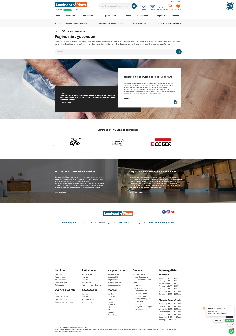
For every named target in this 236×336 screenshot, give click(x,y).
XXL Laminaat (60, 280)
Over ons (138, 288)
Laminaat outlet (61, 299)
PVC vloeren (88, 16)
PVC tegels (86, 282)
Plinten (85, 297)
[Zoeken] (134, 6)
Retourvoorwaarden (145, 329)
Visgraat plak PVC (115, 282)
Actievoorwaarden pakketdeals (71, 331)
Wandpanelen (87, 302)
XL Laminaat (60, 277)
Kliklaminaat (60, 285)
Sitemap (57, 329)
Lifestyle (111, 307)
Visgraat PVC (113, 277)
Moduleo (111, 312)
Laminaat (70, 16)
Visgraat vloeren (109, 16)
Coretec (111, 297)
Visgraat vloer (113, 274)
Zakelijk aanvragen (175, 1)
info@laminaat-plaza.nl (161, 222)
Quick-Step (112, 315)
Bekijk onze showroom (138, 192)
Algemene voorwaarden (131, 329)
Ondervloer (86, 294)
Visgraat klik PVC (114, 280)
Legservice (139, 304)
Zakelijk (144, 9)
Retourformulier (141, 293)
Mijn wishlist (178, 9)
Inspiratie (161, 16)
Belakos (111, 294)
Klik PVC (85, 277)
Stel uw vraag (60, 192)
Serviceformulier (141, 296)
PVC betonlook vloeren (91, 285)
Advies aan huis (141, 309)
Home (57, 16)
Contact (175, 16)
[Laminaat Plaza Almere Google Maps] (118, 245)
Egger (110, 299)
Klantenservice (161, 9)
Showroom (152, 9)
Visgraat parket (114, 285)
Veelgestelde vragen (143, 307)
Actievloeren (169, 9)
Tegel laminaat (61, 282)
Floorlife (111, 302)
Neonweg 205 (69, 222)
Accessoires (142, 16)
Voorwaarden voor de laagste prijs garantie (110, 329)
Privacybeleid (65, 329)
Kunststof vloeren (62, 297)
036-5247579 (125, 222)
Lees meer (127, 98)
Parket (128, 16)
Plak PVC (85, 280)
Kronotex (112, 304)
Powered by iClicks (81, 327)
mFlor (110, 310)
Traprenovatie (88, 299)
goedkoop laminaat (154, 177)
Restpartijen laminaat (64, 302)
